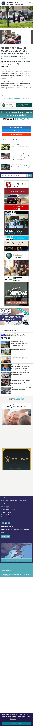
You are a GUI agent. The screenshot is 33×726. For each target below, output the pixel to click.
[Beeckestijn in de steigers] (5, 351)
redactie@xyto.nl (7, 514)
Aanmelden (5, 536)
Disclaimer (4, 567)
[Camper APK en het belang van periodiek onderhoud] (5, 375)
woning (8, 95)
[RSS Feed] (9, 523)
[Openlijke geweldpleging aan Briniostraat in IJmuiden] (5, 336)
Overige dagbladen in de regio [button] (10, 560)
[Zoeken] (29, 175)
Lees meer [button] (13, 719)
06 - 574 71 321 (23, 119)
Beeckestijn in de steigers (18, 349)
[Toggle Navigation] (30, 3)
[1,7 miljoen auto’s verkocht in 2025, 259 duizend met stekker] (5, 390)
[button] (1, 37)
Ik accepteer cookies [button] (16, 723)
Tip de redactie (17, 134)
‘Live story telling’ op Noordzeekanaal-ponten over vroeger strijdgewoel (19, 343)
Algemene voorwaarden (7, 565)
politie (4, 95)
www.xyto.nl (6, 516)
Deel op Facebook (17, 127)
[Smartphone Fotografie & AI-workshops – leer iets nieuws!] (5, 359)
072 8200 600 (7, 512)
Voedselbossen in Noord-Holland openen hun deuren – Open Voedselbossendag (20, 381)
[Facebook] (2, 523)
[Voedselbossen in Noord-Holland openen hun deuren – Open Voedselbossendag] (5, 382)
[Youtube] (6, 523)
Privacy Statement (6, 570)
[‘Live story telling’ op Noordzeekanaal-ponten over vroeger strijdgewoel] (5, 344)
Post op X (17, 131)
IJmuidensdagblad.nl (12, 2)
